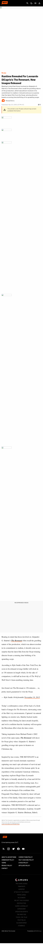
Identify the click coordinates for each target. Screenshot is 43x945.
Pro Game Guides (21, 883)
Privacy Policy (7, 865)
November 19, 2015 (32, 697)
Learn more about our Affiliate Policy (11, 823)
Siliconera (21, 897)
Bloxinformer (21, 923)
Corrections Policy (26, 857)
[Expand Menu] (35, 3)
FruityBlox (22, 920)
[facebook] (18, 849)
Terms (4, 863)
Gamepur (21, 889)
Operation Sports (21, 911)
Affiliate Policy (24, 865)
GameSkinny (21, 909)
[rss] (4, 849)
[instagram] (8, 849)
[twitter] (13, 849)
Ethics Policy (23, 863)
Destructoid (21, 903)
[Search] (27, 3)
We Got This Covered (21, 900)
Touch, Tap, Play (21, 917)
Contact (5, 868)
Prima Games (21, 895)
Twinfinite (21, 886)
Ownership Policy (8, 860)
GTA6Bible (21, 925)
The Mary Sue (21, 914)
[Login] (39, 3)
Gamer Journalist (21, 906)
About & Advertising (9, 857)
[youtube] (23, 849)
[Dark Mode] (31, 3)
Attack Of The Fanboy (21, 892)
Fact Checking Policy (26, 860)
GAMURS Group (37, 931)
